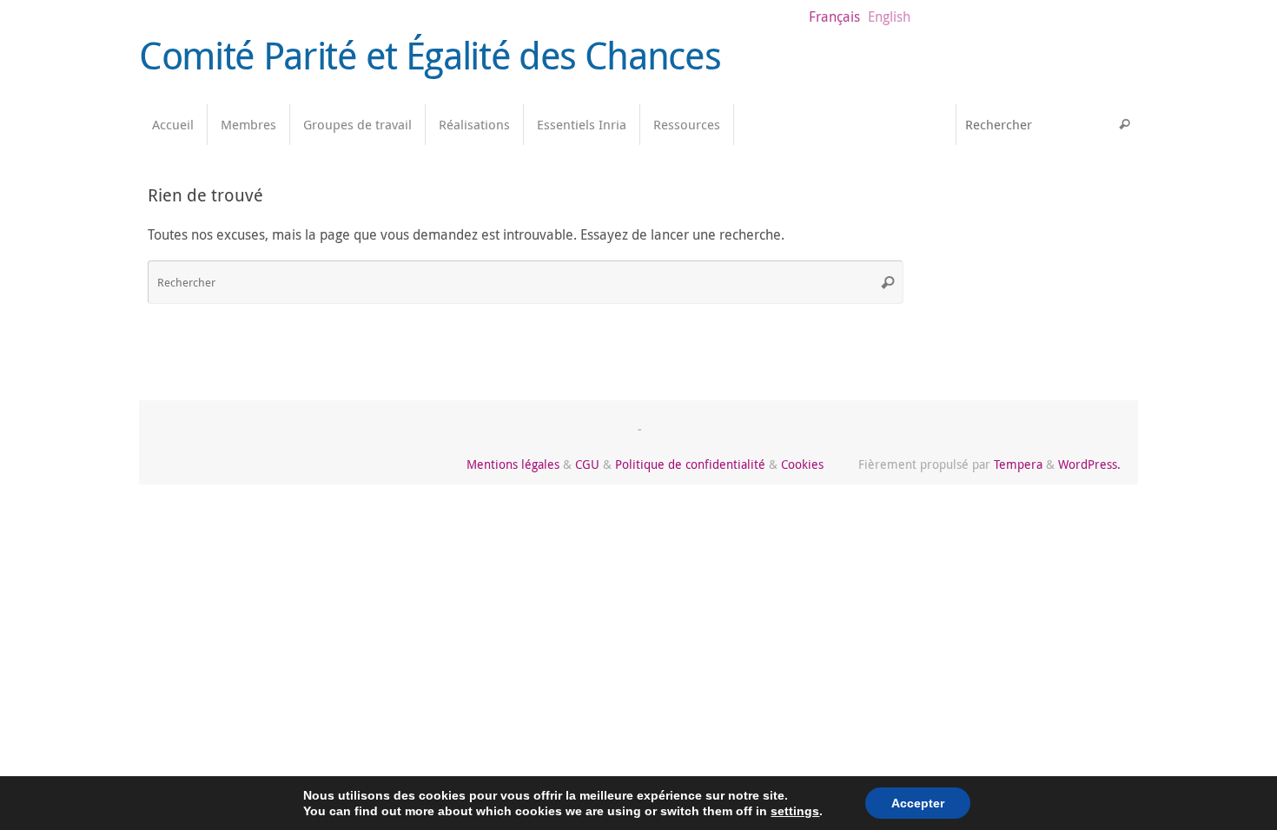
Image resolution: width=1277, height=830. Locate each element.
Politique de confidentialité (690, 464)
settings (795, 811)
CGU (587, 464)
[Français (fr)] (934, 193)
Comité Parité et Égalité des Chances (429, 55)
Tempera (1018, 464)
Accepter (917, 803)
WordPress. (1089, 464)
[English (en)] (934, 228)
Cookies (802, 464)
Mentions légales (512, 464)
